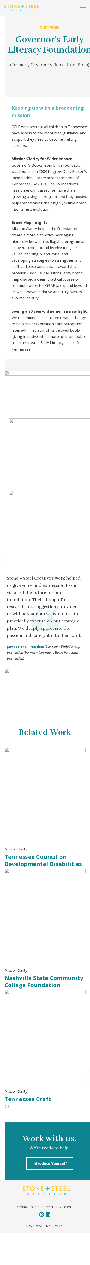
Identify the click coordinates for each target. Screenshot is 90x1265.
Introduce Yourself (49, 1163)
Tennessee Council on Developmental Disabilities (43, 860)
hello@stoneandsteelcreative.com (44, 1206)
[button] (83, 7)
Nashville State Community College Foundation (44, 981)
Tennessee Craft (28, 1099)
